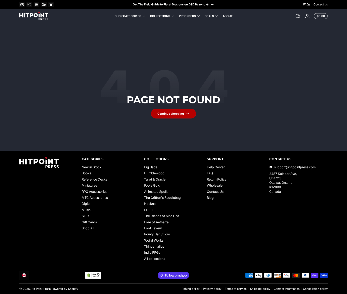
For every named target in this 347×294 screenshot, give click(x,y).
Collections (160, 16)
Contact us (320, 4)
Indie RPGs (152, 253)
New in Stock (91, 167)
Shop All (88, 228)
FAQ (210, 173)
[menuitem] (111, 167)
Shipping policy (260, 288)
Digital (86, 204)
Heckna (150, 204)
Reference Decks (94, 179)
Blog (210, 198)
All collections (154, 259)
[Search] (297, 16)
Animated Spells (156, 192)
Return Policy (217, 179)
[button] (298, 16)
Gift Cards (89, 222)
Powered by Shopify (64, 288)
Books (86, 173)
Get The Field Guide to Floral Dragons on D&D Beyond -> (171, 4)
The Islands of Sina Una (161, 216)
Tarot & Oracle (154, 179)
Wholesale (214, 185)
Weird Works (153, 240)
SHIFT (148, 210)
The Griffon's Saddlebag (162, 198)
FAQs (306, 4)
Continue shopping (170, 113)
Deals (209, 16)
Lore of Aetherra (156, 222)
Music (86, 210)
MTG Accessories (95, 198)
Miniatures (89, 185)
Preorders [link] (187, 16)
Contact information (287, 288)
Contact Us (215, 192)
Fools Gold (152, 185)
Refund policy (191, 288)
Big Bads (150, 167)
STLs (85, 216)
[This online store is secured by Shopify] (93, 275)
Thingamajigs (154, 246)
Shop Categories (128, 16)
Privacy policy (212, 288)
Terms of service (236, 288)
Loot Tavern (153, 228)
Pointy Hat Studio (157, 234)
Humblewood (154, 173)
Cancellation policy (315, 288)
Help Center (216, 167)
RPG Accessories (94, 192)
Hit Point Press (41, 288)
